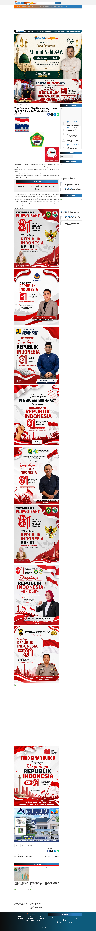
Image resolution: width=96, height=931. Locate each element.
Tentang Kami (41, 918)
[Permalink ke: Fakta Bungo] (15, 114)
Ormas (23, 845)
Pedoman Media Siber (36, 920)
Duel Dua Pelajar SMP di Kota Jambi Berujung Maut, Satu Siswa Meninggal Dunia (52, 31)
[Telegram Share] (54, 114)
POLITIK (71, 139)
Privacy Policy (20, 918)
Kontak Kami (25, 920)
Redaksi (41, 916)
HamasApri (17, 845)
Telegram (60, 922)
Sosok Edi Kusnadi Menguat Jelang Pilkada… (72, 224)
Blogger (65, 920)
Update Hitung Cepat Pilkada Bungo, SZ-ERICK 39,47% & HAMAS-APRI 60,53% (22, 186)
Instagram (76, 918)
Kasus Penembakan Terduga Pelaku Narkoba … (73, 124)
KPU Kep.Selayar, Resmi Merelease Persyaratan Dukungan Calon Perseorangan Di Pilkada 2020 (36, 906)
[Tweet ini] (51, 114)
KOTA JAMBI (70, 182)
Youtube (55, 920)
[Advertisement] (48, 19)
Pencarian (58, 3)
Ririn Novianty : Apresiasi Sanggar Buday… (68, 179)
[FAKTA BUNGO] (25, 2)
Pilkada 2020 (29, 845)
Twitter (65, 918)
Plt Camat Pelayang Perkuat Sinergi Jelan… (73, 129)
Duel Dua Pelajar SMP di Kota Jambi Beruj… (72, 185)
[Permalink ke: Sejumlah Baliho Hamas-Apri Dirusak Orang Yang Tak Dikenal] (52, 874)
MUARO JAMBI (65, 177)
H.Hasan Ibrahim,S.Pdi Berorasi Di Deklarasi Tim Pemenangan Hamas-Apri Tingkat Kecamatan (36, 884)
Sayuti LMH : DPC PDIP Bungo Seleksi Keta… (72, 141)
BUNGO (71, 121)
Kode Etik (20, 916)
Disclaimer (30, 918)
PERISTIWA (75, 121)
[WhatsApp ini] (58, 114)
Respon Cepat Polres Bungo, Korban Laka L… (72, 147)
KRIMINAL (74, 133)
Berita (67, 121)
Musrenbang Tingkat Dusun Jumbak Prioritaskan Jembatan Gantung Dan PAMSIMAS (24, 856)
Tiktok (76, 920)
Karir (31, 916)
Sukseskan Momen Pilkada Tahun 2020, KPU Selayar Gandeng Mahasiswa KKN (20, 905)
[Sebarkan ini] (48, 114)
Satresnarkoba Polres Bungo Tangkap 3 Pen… (72, 136)
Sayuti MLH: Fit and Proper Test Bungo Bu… (73, 218)
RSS (71, 922)
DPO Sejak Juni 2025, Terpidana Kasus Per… (73, 190)
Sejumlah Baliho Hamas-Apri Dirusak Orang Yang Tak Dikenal (51, 186)
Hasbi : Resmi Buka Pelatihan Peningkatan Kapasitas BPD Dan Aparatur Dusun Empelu (50, 856)
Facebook (55, 918)
